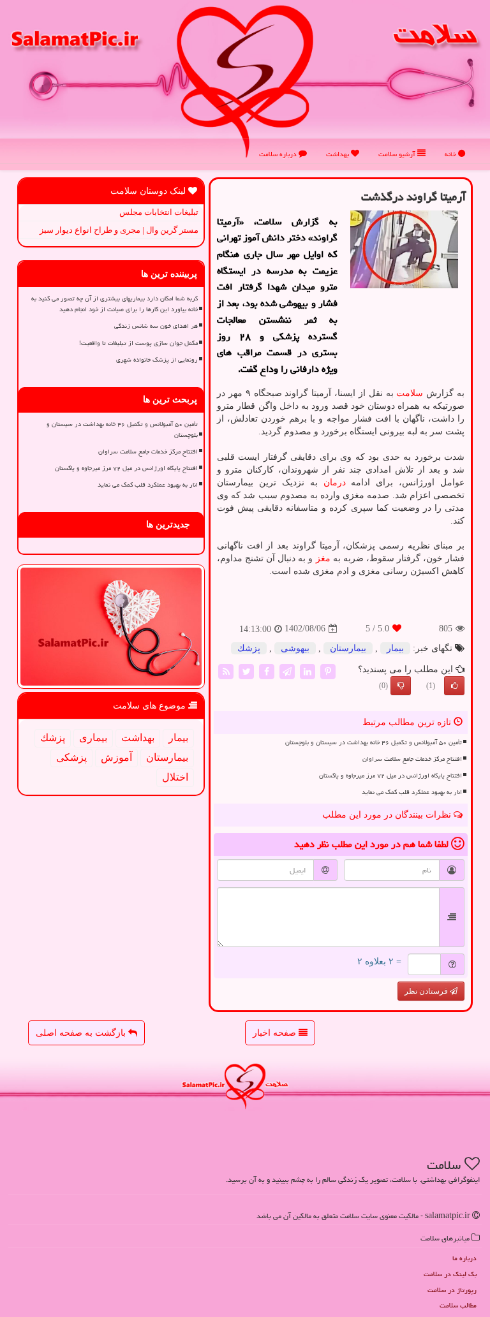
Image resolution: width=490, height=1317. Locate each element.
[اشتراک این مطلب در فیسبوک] (267, 670)
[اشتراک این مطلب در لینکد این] (307, 670)
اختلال (175, 777)
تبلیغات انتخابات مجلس (158, 212)
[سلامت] (245, 80)
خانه (451, 154)
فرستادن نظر (427, 991)
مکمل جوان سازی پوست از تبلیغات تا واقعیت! (138, 343)
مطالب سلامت (458, 1305)
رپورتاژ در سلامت (452, 1290)
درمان (334, 482)
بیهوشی (295, 648)
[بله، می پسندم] (454, 685)
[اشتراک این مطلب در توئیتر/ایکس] (246, 670)
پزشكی (71, 757)
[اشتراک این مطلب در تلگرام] (287, 670)
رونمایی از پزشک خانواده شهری (157, 359)
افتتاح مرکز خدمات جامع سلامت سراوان (412, 759)
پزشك (248, 648)
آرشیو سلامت (397, 154)
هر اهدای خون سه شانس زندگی (156, 326)
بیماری (93, 737)
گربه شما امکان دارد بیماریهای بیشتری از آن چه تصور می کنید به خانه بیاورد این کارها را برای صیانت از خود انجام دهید (114, 304)
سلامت (409, 393)
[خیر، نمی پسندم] (400, 685)
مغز (323, 558)
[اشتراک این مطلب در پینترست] (328, 670)
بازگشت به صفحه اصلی (82, 1033)
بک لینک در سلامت (450, 1274)
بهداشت (338, 154)
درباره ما (464, 1258)
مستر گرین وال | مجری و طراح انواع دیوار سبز (119, 230)
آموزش (116, 757)
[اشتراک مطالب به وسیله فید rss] (226, 670)
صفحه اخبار (276, 1033)
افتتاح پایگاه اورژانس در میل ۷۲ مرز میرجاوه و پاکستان (390, 775)
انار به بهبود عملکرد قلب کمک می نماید (412, 792)
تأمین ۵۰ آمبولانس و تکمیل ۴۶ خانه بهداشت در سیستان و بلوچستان (373, 742)
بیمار (395, 648)
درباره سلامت (279, 154)
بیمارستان (348, 648)
